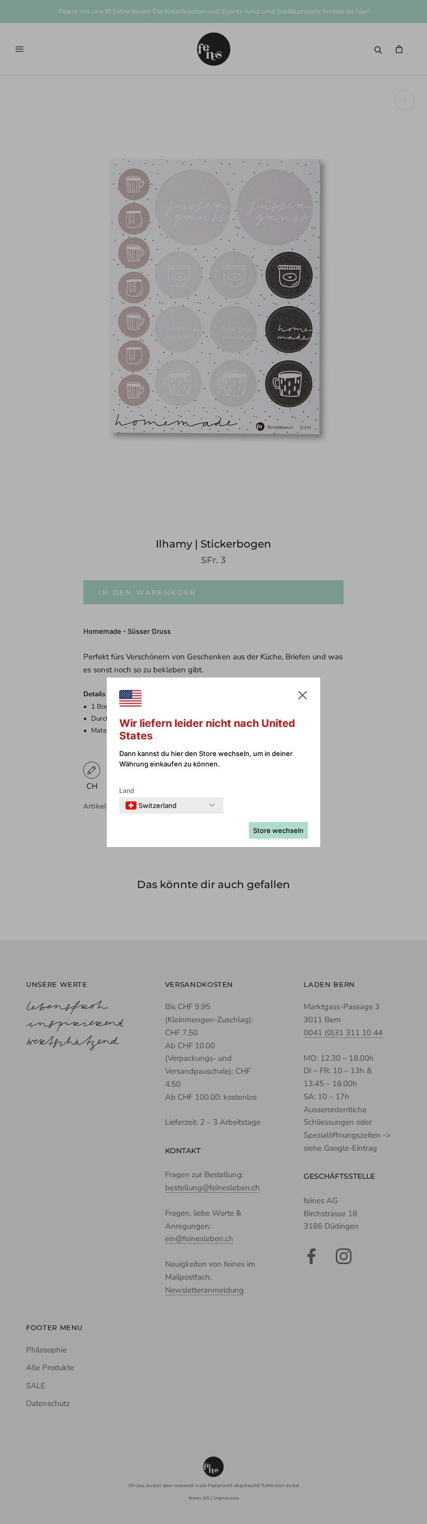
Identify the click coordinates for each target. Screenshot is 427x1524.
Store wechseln (278, 830)
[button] (302, 697)
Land (126, 790)
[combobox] (151, 805)
